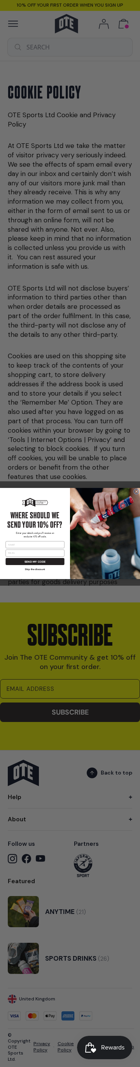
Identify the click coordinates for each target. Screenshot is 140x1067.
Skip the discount (35, 569)
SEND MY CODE (35, 561)
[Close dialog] (136, 491)
